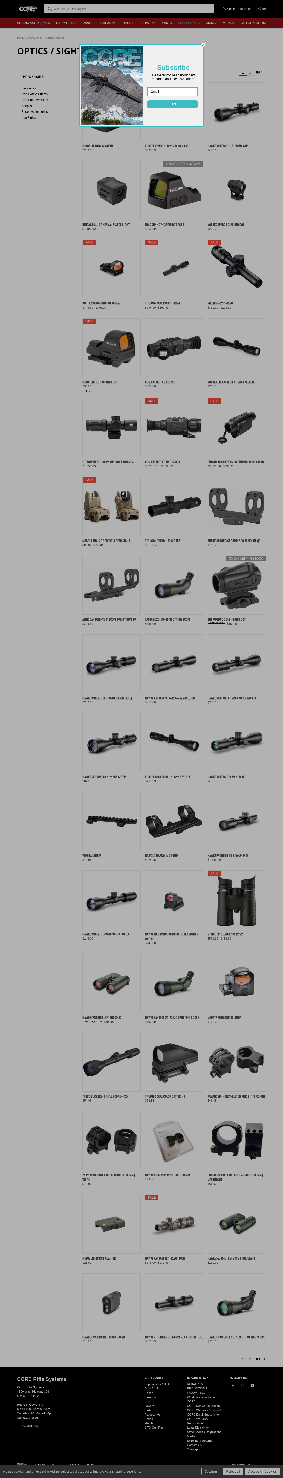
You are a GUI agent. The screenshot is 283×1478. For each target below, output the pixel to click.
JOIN (172, 104)
